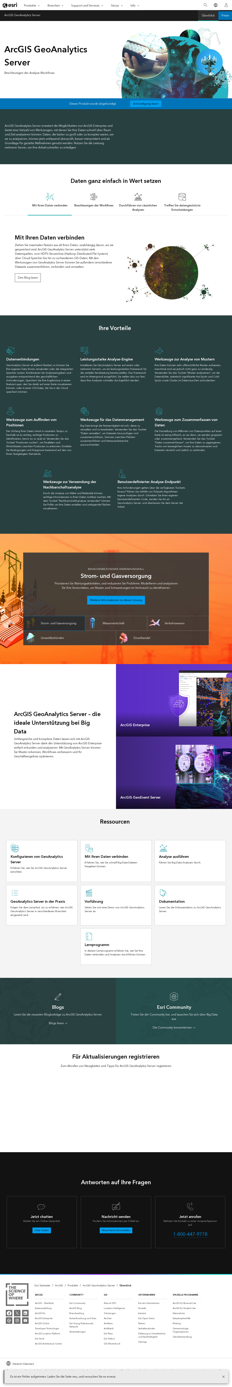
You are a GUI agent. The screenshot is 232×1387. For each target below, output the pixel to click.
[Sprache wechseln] (215, 5)
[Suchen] (205, 5)
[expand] (226, 731)
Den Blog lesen (28, 277)
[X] (17, 1313)
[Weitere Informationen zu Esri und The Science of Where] (17, 1295)
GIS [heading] (105, 1295)
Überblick (208, 15)
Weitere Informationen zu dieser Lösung (116, 600)
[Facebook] (9, 1313)
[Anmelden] (226, 5)
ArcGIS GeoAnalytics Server (22, 15)
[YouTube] (25, 1320)
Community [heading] (76, 1295)
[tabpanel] (116, 258)
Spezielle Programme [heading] (185, 1295)
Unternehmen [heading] (146, 1295)
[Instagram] (17, 1320)
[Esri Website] (10, 5)
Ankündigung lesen (145, 103)
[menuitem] (49, 1303)
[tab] (50, 201)
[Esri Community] (9, 1320)
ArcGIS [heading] (39, 1295)
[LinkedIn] (25, 1313)
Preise (225, 15)
